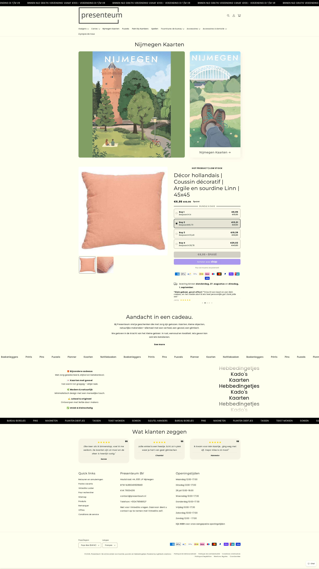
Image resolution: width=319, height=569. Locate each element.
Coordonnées (235, 556)
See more (159, 344)
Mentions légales (221, 556)
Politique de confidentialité (209, 554)
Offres (82, 510)
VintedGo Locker (86, 488)
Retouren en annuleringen (91, 479)
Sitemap (82, 497)
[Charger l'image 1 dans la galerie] (87, 265)
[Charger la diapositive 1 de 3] (205, 303)
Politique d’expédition (203, 556)
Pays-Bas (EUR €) (88, 545)
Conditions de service (89, 514)
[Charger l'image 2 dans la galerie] (105, 265)
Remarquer (84, 505)
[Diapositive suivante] (212, 303)
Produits (82, 501)
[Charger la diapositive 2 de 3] (207, 303)
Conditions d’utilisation (231, 554)
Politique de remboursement (185, 554)
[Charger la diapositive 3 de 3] (209, 303)
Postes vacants (86, 484)
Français (108, 545)
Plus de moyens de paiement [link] (207, 268)
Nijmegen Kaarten (213, 152)
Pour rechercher (86, 492)
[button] (83, 28)
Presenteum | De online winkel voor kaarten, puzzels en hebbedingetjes (118, 554)
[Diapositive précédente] (202, 303)
